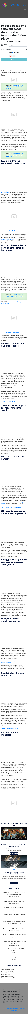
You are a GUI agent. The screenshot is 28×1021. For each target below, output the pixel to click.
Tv (14, 910)
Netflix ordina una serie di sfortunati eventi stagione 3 (14, 908)
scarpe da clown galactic (7, 976)
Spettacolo (14, 59)
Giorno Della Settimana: (4, 45)
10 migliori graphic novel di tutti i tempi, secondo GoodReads (14, 935)
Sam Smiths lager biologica (10, 332)
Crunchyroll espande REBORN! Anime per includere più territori (14, 942)
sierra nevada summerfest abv (8, 977)
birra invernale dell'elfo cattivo (11, 231)
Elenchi (2, 23)
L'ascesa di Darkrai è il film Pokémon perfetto (14, 929)
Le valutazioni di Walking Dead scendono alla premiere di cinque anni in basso (14, 922)
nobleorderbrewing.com (12, 1008)
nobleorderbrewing (18, 5)
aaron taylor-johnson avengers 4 (12, 507)
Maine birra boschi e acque (10, 728)
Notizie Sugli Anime (14, 896)
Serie (17, 52)
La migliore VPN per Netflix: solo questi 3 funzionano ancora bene (14, 86)
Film (14, 52)
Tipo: (10, 52)
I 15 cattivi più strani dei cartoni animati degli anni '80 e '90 (14, 956)
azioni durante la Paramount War (8, 239)
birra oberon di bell (5, 974)
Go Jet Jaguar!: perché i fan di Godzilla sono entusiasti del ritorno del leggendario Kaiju (14, 900)
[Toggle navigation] (25, 9)
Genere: (3, 49)
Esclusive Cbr (14, 952)
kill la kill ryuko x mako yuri (8, 973)
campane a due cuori (8, 401)
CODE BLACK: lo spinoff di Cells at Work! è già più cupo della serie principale (14, 893)
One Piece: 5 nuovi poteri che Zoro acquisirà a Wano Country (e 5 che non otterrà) (14, 915)
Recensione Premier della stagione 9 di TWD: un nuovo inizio (14, 949)
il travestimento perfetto (7, 971)
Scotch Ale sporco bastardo (7, 969)
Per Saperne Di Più (14, 853)
